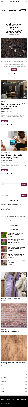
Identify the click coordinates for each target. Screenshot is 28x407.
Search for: (3, 182)
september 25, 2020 (12, 34)
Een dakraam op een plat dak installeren (9, 220)
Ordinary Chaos (14, 1)
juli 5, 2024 (3, 365)
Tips (2, 101)
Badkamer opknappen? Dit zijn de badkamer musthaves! (13, 106)
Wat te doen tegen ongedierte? (14, 27)
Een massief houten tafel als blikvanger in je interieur (12, 213)
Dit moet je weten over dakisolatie (11, 299)
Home (2, 399)
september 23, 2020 (4, 111)
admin (18, 34)
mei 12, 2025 (10, 244)
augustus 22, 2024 (11, 257)
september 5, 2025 (11, 236)
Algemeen (3, 374)
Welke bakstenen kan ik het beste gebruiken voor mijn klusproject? (11, 330)
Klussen (2, 152)
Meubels (3, 381)
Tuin (2, 388)
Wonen (5, 101)
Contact (12, 401)
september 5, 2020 (4, 160)
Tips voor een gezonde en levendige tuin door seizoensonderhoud (16, 241)
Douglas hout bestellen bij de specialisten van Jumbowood (13, 363)
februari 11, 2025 (11, 250)
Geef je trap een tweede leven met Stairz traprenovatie (13, 216)
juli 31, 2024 (10, 264)
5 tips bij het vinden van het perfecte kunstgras (11, 204)
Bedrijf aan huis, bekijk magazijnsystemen (11, 156)
